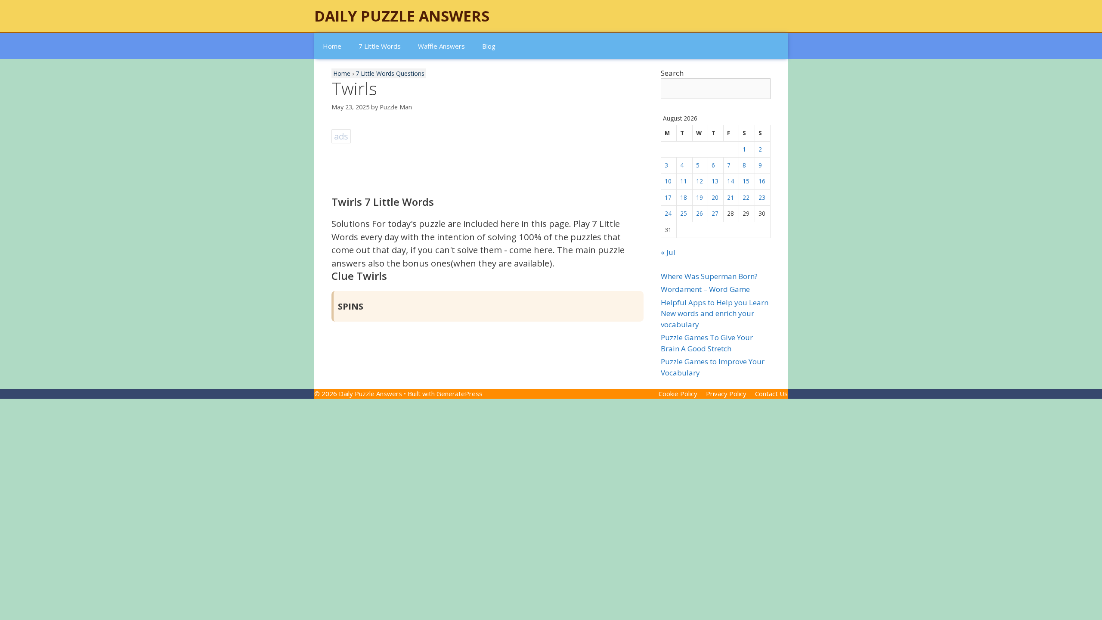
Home (332, 46)
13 (715, 181)
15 (746, 181)
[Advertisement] (488, 165)
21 (730, 197)
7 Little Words (380, 46)
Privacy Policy (726, 393)
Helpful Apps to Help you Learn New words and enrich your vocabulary (714, 313)
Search (672, 73)
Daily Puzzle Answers (401, 16)
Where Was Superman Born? (709, 276)
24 (668, 213)
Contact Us (771, 393)
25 (683, 213)
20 (715, 197)
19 (699, 197)
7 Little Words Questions (390, 73)
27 (715, 213)
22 (746, 197)
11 (683, 181)
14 (730, 181)
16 (761, 181)
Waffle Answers (441, 46)
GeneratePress (459, 393)
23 (761, 197)
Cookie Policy (678, 393)
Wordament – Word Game (705, 289)
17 (668, 197)
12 (699, 181)
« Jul (668, 252)
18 (683, 197)
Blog (488, 46)
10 (668, 181)
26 (699, 213)
